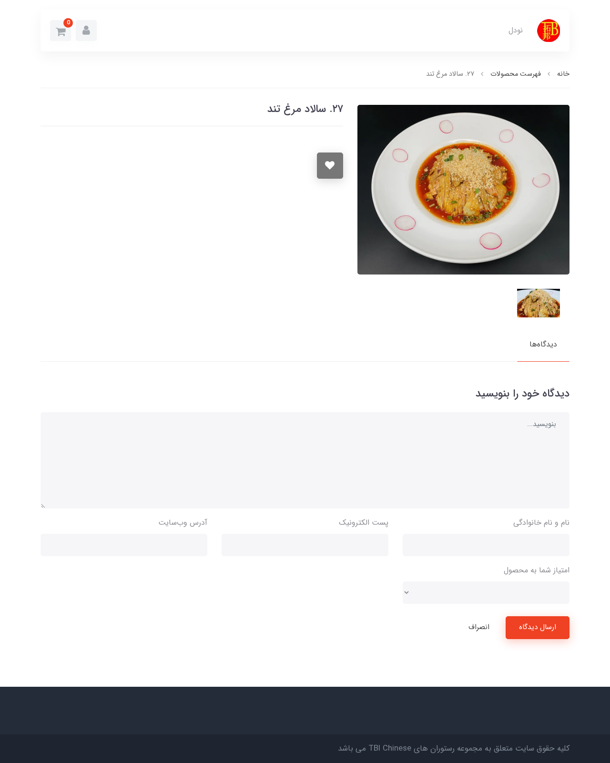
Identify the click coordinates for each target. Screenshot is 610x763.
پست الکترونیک (363, 523)
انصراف (478, 627)
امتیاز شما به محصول (536, 570)
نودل (515, 30)
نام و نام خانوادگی (541, 523)
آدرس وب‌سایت (182, 523)
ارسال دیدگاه (537, 627)
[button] (86, 30)
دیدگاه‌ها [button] (543, 344)
